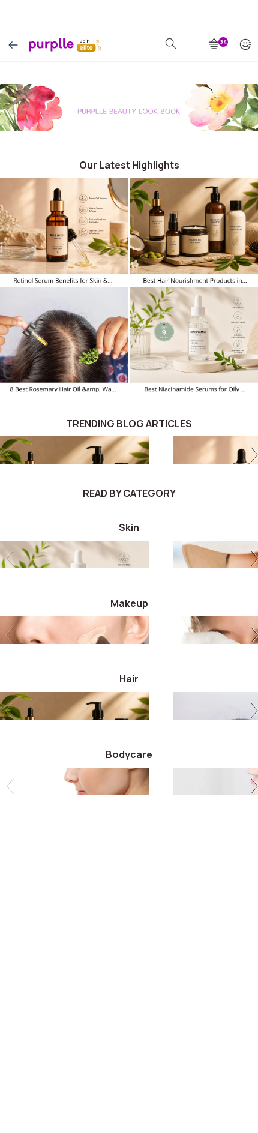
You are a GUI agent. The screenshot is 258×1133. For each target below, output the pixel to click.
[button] (252, 456)
